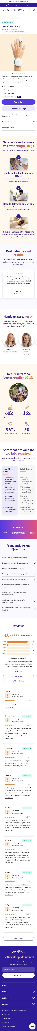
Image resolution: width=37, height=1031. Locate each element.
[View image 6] (22, 73)
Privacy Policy (6, 1014)
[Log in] (29, 9)
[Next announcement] (34, 5)
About (5, 1004)
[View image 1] (12, 73)
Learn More (7, 116)
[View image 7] (24, 73)
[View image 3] (16, 73)
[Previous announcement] (3, 5)
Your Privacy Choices (8, 1026)
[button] (18, 642)
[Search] (8, 9)
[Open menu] (3, 9)
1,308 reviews (14, 29)
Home (3, 18)
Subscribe (17, 975)
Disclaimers (5, 1022)
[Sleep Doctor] (19, 10)
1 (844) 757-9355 (23, 1)
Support (5, 998)
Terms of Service (7, 1018)
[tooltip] (25, 658)
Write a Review (21, 681)
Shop (4, 986)
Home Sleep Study (17, 697)
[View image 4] (18, 73)
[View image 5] (20, 73)
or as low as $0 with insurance (15, 32)
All (8, 18)
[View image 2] (14, 73)
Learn (4, 992)
